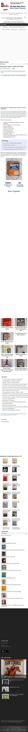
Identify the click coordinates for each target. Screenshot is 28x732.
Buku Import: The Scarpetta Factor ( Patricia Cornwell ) (12, 598)
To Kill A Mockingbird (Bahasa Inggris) (8, 543)
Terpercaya (15, 729)
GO (13, 68)
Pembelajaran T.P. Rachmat (8, 400)
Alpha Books (5, 70)
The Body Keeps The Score (9, 145)
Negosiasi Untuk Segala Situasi (9, 405)
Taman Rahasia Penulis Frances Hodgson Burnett (11, 584)
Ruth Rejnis (10, 71)
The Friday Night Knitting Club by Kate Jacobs (13, 149)
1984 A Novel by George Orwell (20, 355)
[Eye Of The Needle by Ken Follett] (7, 336)
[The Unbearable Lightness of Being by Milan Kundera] (21, 363)
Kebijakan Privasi (22, 29)
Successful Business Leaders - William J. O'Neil (13, 392)
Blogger (8, 730)
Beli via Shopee (14, 29)
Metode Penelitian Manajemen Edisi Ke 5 (11, 410)
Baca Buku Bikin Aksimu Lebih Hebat (19, 730)
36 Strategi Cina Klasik (7, 403)
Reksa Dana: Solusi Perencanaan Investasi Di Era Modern (15, 406)
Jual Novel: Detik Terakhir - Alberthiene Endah (10, 563)
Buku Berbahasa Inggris (12, 70)
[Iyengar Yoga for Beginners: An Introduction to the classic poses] (7, 363)
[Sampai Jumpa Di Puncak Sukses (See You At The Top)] (7, 349)
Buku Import (18, 70)
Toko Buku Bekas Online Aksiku (15, 721)
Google (12, 730)
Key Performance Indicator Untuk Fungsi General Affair (21, 329)
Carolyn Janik (23, 70)
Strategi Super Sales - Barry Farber (8, 556)
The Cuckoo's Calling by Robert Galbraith (12, 143)
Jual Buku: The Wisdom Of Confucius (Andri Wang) (11, 591)
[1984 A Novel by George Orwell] (21, 349)
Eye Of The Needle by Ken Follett (7, 342)
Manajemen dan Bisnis (4, 71)
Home (2, 70)
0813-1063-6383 (18, 19)
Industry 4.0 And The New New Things (11, 382)
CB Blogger (19, 728)
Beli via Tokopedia (5, 29)
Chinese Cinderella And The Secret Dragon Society (14, 147)
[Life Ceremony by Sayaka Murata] (7, 322)
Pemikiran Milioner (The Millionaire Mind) (11, 380)
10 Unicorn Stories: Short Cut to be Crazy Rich (12, 379)
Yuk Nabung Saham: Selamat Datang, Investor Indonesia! (15, 384)
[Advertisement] (14, 45)
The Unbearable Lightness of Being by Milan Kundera (21, 369)
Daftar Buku (5, 27)
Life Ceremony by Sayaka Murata (7, 328)
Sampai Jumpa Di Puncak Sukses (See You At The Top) (7, 356)
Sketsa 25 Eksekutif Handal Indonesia (11, 390)
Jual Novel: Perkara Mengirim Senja (8, 577)
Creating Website (13, 728)
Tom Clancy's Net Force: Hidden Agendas (21, 334)
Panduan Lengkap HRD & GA (9, 398)
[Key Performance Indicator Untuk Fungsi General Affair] (21, 322)
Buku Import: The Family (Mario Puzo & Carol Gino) (11, 570)
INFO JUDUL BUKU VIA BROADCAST (17, 27)
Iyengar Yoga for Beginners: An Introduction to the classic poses (7, 370)
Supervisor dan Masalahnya (9, 408)
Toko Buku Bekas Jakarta (9, 729)
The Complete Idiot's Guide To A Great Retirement (13, 75)
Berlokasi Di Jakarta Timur (22, 729)
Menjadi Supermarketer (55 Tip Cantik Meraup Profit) (14, 401)
